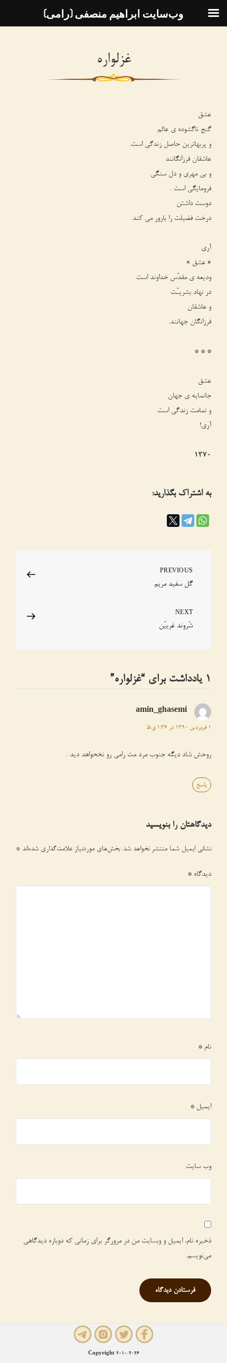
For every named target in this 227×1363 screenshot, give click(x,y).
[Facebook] (144, 1335)
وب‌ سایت (198, 1167)
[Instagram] (103, 1335)
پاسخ (201, 785)
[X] (173, 520)
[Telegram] (188, 520)
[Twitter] (124, 1335)
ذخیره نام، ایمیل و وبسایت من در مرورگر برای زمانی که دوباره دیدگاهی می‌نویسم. (117, 1248)
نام (204, 1047)
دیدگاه (199, 874)
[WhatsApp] (202, 520)
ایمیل (200, 1107)
